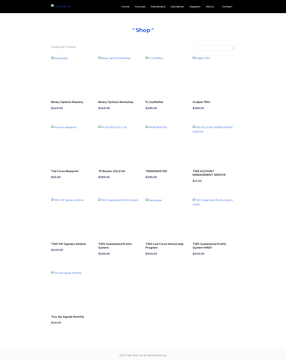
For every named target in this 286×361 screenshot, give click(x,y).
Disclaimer (177, 6)
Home (125, 6)
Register (195, 6)
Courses (140, 6)
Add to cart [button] (62, 115)
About (210, 6)
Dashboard (158, 6)
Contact (227, 6)
